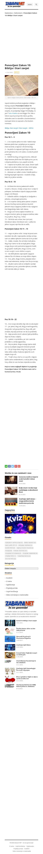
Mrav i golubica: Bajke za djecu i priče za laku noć (27, 677)
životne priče (10, 559)
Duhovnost (18, 13)
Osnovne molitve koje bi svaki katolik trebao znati (28, 479)
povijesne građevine (30, 553)
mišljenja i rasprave (25, 545)
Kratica (14, 113)
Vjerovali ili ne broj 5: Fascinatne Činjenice (23, 637)
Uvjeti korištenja (12, 591)
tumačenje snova (24, 556)
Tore (10, 113)
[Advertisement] (21, 40)
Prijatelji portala (12, 588)
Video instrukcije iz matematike (17, 595)
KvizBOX (9, 578)
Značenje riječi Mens (23, 645)
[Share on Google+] (19, 466)
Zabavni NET (18, 843)
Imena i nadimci (30, 542)
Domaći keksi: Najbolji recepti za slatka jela (26, 654)
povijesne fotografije (13, 553)
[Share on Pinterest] (16, 466)
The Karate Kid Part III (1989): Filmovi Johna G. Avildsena (26, 685)
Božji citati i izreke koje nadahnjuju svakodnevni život (28, 490)
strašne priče (10, 556)
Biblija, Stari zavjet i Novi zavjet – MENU (19, 128)
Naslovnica (8, 13)
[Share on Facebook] (9, 466)
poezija (8, 550)
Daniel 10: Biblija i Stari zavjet (26, 621)
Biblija (17, 72)
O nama (9, 581)
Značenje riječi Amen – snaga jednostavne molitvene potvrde (27, 501)
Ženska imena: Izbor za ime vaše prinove (25, 629)
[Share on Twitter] (12, 466)
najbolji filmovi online (25, 548)
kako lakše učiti (11, 545)
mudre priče (10, 548)
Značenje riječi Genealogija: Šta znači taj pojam (26, 669)
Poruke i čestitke (20, 550)
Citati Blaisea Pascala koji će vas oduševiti (26, 661)
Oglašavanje (10, 585)
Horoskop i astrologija (14, 542)
